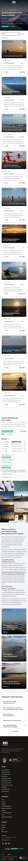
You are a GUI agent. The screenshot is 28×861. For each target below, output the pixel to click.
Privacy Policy (10, 859)
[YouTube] (6, 843)
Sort (23, 33)
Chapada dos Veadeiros (7, 817)
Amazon (3, 801)
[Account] (25, 2)
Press (3, 829)
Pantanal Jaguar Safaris (7, 785)
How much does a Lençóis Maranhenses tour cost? (9, 702)
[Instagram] (3, 843)
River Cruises (4, 776)
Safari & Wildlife (5, 770)
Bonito (3, 814)
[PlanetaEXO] (5, 743)
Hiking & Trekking (6, 772)
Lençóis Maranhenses (6, 806)
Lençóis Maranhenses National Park (11, 539)
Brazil (3, 799)
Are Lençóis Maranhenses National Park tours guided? (10, 726)
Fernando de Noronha (6, 812)
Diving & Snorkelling (6, 778)
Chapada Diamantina (6, 808)
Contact (3, 827)
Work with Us (4, 831)
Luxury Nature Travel (6, 782)
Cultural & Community (6, 780)
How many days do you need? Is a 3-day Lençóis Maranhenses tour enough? (13, 708)
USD (9, 854)
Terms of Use (4, 859)
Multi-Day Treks (5, 791)
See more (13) (15, 731)
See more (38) (15, 522)
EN (3, 854)
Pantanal (4, 804)
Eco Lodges (4, 787)
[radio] (21, 858)
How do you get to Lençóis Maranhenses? (8, 715)
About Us (4, 825)
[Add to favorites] (24, 42)
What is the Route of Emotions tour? (12, 720)
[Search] (22, 2)
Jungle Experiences (6, 774)
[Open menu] (2, 2)
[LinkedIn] (9, 843)
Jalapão (3, 810)
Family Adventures (6, 789)
